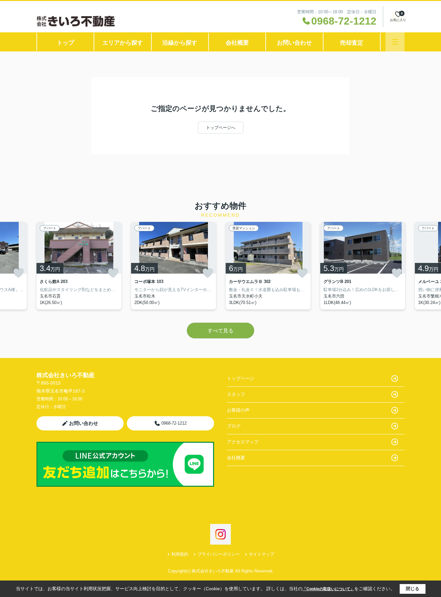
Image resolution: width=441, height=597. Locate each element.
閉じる (412, 588)
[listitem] (79, 265)
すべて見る (220, 330)
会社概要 (237, 42)
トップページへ (220, 127)
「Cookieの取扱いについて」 (328, 589)
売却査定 (351, 42)
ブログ (234, 426)
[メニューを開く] (395, 42)
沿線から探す (179, 42)
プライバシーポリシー (219, 554)
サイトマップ (261, 554)
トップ (65, 42)
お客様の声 (238, 410)
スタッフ (236, 394)
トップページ (240, 378)
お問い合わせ (294, 42)
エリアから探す (122, 42)
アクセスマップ (243, 441)
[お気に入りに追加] (18, 273)
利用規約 (179, 554)
